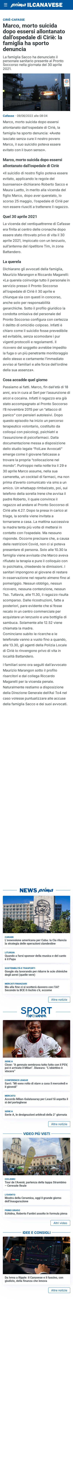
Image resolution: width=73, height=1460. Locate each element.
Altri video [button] (60, 1223)
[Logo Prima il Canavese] (36, 5)
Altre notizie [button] (59, 999)
